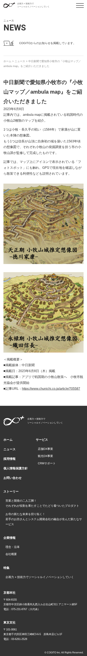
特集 (6, 567)
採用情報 (9, 458)
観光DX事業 (45, 456)
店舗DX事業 (45, 448)
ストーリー (11, 491)
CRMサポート (47, 463)
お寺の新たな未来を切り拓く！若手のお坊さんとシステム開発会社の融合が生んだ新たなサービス (43, 519)
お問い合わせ (12, 478)
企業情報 (9, 537)
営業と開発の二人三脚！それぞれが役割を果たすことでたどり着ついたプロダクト (42, 503)
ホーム (8, 439)
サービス (42, 439)
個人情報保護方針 (15, 468)
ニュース (9, 449)
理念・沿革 (12, 547)
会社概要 (11, 554)
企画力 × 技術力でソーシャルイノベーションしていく (39, 577)
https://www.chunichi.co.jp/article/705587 (51, 388)
